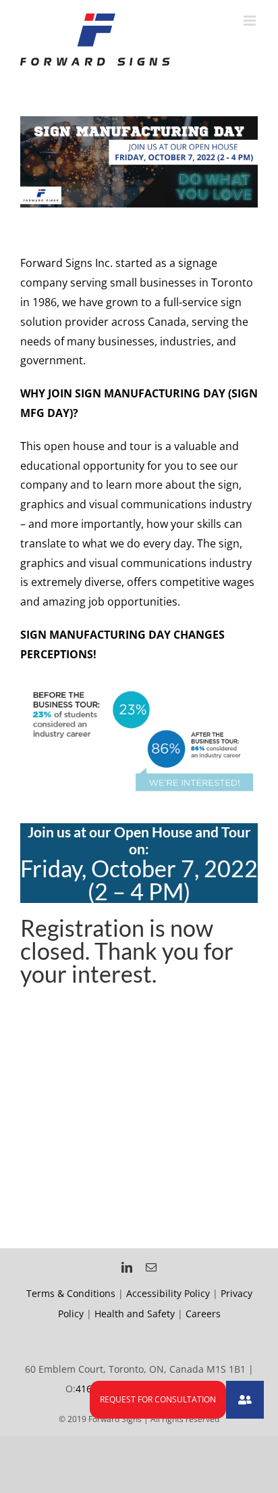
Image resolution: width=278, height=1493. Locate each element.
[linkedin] (126, 1267)
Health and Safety (134, 1313)
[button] (245, 1400)
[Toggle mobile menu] (251, 21)
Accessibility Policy (168, 1293)
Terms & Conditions (70, 1293)
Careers (203, 1313)
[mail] (151, 1267)
